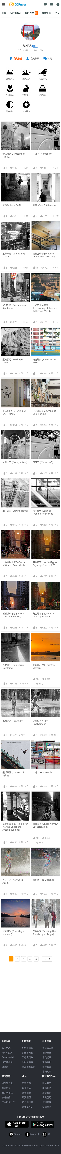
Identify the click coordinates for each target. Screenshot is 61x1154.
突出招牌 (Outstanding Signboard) (14, 306)
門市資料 (26, 1083)
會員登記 (46, 1097)
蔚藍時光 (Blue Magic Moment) (13, 933)
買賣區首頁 (47, 1047)
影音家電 (46, 1066)
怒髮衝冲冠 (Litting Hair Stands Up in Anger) (45, 933)
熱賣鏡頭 (26, 1097)
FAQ (56, 12)
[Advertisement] (30, 1001)
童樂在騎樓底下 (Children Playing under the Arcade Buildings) (15, 826)
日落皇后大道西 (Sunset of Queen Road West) (14, 564)
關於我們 (46, 1083)
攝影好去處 (7, 1083)
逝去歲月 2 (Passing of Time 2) (14, 155)
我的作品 (31, 12)
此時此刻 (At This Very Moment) (44, 666)
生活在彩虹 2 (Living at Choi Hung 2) (44, 412)
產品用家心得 (28, 1066)
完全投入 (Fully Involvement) (40, 722)
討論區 (5, 1066)
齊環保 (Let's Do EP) (12, 205)
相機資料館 (27, 1047)
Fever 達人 (7, 1052)
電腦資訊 (46, 1062)
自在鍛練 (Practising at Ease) (44, 361)
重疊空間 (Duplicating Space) (14, 255)
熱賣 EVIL (27, 1106)
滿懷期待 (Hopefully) (13, 720)
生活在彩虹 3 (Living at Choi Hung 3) (14, 412)
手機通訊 (46, 1057)
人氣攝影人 (15, 12)
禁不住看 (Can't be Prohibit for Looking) (43, 512)
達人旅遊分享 (8, 1102)
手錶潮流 (46, 1071)
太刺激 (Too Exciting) (43, 879)
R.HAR (27, 45)
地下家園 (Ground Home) (15, 510)
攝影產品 (46, 1052)
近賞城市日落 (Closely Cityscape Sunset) (13, 615)
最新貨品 (26, 1087)
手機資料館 (27, 1057)
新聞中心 (6, 1047)
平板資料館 (27, 1062)
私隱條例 (46, 1106)
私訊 (49, 58)
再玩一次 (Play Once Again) (13, 881)
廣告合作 (46, 1092)
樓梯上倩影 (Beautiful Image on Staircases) (44, 255)
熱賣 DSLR (27, 1102)
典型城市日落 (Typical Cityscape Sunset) (43, 615)
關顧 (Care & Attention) (44, 205)
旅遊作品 (6, 1097)
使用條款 (46, 1102)
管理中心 (46, 12)
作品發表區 (7, 1062)
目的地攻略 (7, 1092)
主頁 (4, 12)
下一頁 (47, 959)
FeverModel (8, 1057)
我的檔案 (34, 58)
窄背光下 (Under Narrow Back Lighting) (45, 825)
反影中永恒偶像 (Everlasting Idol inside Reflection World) (45, 308)
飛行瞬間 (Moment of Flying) (13, 774)
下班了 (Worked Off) (43, 153)
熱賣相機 (26, 1092)
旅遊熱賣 (6, 1087)
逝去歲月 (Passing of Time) (13, 361)
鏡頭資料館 (27, 1052)
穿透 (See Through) (42, 772)
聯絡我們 (46, 1087)
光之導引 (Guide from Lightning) (13, 666)
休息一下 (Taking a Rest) (15, 462)
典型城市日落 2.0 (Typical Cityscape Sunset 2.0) (45, 564)
